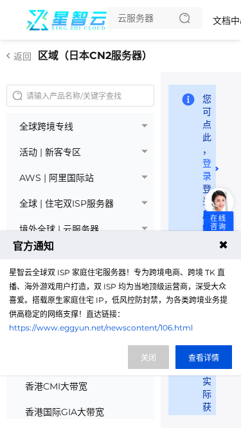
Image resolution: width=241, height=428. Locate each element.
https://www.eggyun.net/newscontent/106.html (101, 327)
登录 (206, 169)
